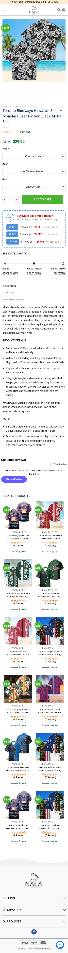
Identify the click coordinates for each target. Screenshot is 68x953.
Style (5, 149)
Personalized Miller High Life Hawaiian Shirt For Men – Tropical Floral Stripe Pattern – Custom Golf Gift (50, 537)
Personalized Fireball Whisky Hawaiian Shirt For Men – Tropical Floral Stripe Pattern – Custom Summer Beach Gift (18, 653)
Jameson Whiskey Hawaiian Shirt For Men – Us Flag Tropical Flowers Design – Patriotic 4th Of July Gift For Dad (49, 827)
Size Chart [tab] (8, 292)
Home (5, 106)
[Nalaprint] (34, 9)
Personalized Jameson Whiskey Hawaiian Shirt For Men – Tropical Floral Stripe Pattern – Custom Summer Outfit (18, 595)
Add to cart (42, 199)
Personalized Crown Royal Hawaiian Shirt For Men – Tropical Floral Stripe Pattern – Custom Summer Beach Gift (50, 711)
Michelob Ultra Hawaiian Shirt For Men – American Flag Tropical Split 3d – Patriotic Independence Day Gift (18, 769)
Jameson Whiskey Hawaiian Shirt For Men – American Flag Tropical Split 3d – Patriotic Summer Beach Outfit (50, 595)
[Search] (58, 9)
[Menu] (4, 10)
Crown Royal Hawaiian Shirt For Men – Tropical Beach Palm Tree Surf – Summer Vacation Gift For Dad (18, 537)
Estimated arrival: (16, 253)
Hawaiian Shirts (21, 106)
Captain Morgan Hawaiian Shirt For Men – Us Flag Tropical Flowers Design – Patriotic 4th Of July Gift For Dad (49, 653)
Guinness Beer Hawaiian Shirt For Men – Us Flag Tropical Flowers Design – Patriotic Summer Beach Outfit (50, 769)
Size (5, 164)
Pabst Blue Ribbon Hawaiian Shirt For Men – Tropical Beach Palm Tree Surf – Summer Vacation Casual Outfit (18, 827)
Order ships (34, 273)
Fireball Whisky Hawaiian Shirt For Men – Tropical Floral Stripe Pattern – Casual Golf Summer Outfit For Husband (18, 711)
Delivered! (60, 273)
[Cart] (64, 9)
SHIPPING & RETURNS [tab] (13, 299)
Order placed (10, 273)
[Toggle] (64, 898)
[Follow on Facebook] (34, 932)
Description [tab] (9, 286)
